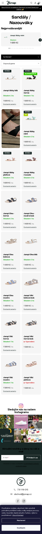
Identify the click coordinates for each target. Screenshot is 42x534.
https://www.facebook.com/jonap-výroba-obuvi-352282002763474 (17, 501)
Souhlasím (21, 528)
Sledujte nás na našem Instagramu (22, 410)
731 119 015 (22, 489)
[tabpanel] (21, 39)
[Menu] (3, 3)
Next (40, 40)
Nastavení (21, 520)
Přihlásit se (32, 457)
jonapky (23, 501)
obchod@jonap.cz (23, 494)
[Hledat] (31, 3)
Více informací (17, 515)
